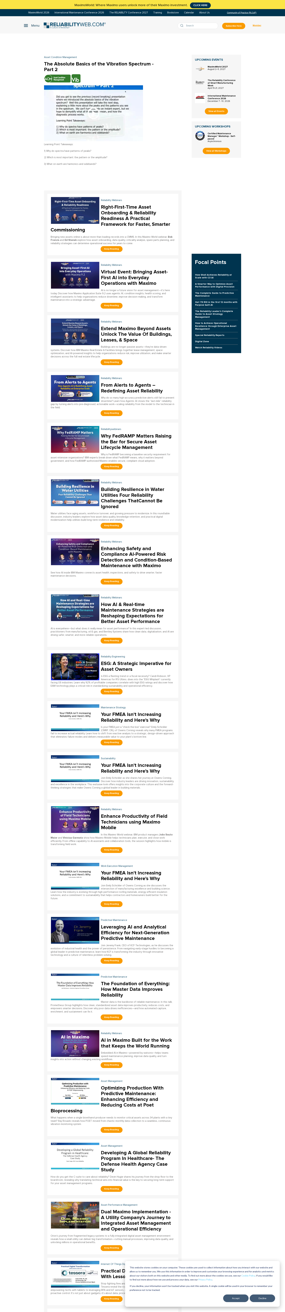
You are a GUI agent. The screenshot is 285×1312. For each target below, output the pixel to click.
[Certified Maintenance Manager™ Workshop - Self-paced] (200, 136)
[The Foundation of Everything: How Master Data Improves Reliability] (75, 986)
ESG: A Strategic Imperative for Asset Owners (136, 666)
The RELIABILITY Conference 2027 (128, 12)
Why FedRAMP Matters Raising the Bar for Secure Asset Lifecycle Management (136, 441)
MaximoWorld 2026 (38, 12)
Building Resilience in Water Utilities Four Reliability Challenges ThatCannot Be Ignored (132, 498)
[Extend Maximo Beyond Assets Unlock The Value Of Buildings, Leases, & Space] (75, 331)
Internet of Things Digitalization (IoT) (121, 1264)
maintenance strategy (113, 707)
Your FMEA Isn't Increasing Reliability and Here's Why (131, 717)
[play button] (93, 113)
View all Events (216, 111)
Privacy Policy (205, 1279)
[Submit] (182, 26)
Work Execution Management (117, 866)
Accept (236, 1298)
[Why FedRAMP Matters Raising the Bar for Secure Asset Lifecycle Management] (75, 439)
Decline (262, 1298)
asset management (112, 1081)
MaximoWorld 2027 (218, 66)
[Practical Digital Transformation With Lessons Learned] (75, 1273)
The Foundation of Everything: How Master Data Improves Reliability (135, 989)
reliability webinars (111, 200)
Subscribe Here (234, 26)
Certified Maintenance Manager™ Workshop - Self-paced (222, 136)
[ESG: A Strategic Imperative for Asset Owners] (75, 666)
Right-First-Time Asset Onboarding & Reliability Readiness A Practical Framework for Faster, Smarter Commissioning (110, 218)
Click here (200, 5)
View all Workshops (216, 151)
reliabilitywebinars (111, 429)
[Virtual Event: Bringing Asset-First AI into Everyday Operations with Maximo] (75, 274)
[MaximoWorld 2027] (200, 69)
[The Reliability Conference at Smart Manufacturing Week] (200, 82)
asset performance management (119, 1205)
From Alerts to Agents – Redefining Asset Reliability (132, 388)
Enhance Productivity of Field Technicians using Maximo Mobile (134, 822)
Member (257, 25)
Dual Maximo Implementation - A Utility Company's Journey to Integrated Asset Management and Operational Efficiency (136, 1220)
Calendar (189, 12)
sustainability (108, 758)
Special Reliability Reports (209, 335)
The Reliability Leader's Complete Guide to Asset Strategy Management (214, 314)
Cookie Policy (248, 1275)
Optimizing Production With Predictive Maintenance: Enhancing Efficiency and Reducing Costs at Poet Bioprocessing (107, 1099)
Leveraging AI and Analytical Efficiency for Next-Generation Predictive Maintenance (135, 932)
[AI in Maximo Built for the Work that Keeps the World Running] (75, 1043)
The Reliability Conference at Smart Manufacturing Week (222, 83)
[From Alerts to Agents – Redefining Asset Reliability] (75, 388)
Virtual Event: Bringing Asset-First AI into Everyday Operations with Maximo (134, 277)
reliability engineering (113, 656)
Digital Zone (202, 341)
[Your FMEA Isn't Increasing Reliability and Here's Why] (75, 717)
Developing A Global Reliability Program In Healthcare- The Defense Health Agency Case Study (136, 1161)
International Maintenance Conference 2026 (79, 12)
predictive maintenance (114, 920)
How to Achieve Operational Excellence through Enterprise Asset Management (215, 326)
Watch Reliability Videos (208, 347)
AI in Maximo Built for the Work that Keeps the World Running (136, 1043)
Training (157, 12)
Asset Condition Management (60, 57)
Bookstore (173, 12)
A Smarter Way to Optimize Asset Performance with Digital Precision (214, 285)
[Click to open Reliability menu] (32, 25)
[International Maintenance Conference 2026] (200, 98)
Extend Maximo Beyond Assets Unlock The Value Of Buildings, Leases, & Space (136, 334)
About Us (204, 12)
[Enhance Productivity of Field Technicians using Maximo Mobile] (75, 819)
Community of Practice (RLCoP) (241, 12)
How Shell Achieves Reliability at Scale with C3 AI (213, 276)
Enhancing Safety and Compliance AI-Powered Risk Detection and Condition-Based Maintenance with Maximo (136, 557)
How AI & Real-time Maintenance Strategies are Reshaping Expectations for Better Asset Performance (132, 613)
